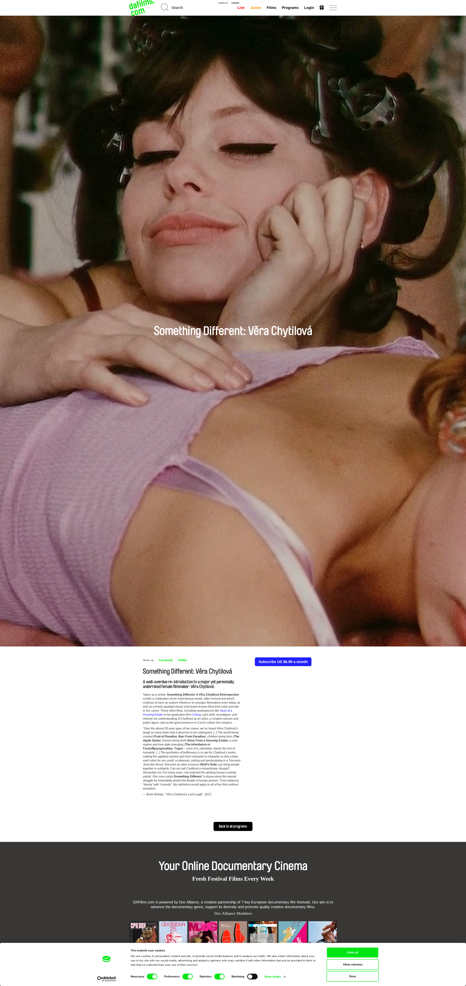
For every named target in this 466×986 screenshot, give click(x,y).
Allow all (352, 952)
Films (271, 8)
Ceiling (196, 714)
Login (309, 8)
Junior (255, 8)
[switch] (187, 976)
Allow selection (352, 964)
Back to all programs (233, 826)
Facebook (166, 660)
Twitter (182, 660)
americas (223, 3)
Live (241, 8)
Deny (352, 976)
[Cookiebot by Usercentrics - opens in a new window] (107, 979)
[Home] (142, 7)
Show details (272, 976)
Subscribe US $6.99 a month (283, 662)
